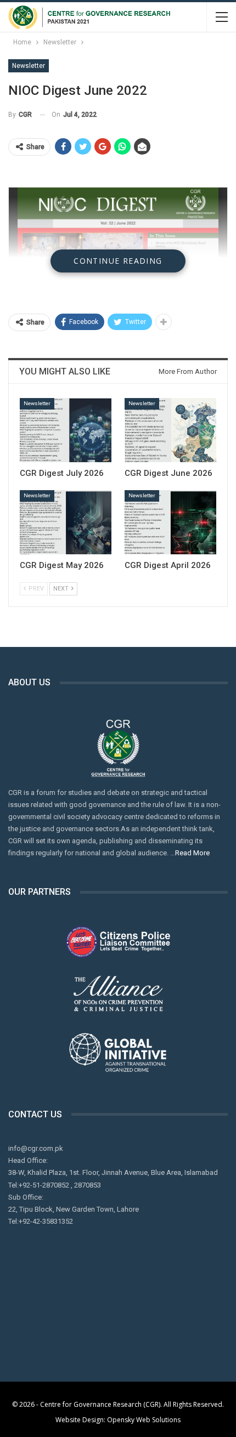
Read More (192, 853)
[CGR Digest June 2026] (170, 430)
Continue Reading (118, 260)
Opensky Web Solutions (144, 1419)
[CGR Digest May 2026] (65, 522)
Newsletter (28, 66)
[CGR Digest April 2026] (170, 522)
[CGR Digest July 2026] (65, 430)
